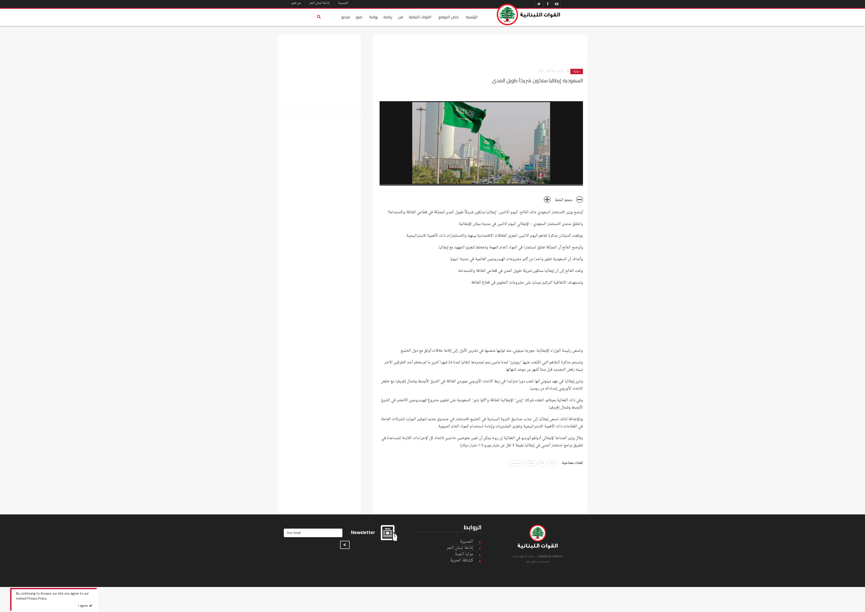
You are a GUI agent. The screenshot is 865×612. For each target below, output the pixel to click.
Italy (552, 463)
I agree (83, 606)
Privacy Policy (36, 598)
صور (359, 17)
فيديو (345, 17)
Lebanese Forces (528, 14)
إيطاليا (530, 463)
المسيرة (343, 3)
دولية (577, 71)
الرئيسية (472, 17)
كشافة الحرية (461, 560)
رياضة (387, 17)
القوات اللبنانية (420, 17)
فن (400, 17)
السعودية (516, 463)
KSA (542, 463)
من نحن (296, 3)
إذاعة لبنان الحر (319, 3)
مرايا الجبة (464, 554)
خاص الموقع (449, 17)
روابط (373, 17)
